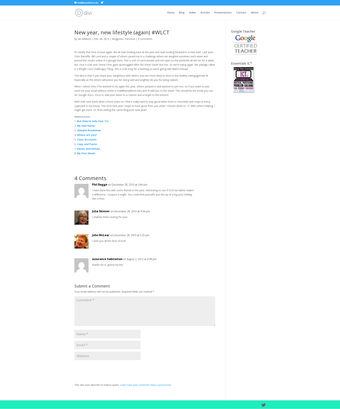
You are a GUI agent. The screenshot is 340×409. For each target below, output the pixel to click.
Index (192, 12)
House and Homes (88, 148)
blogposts (117, 39)
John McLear (100, 235)
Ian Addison (84, 39)
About (255, 12)
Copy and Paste (87, 144)
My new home (86, 125)
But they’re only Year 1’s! (92, 121)
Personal (130, 39)
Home (170, 12)
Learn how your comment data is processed (145, 385)
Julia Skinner (101, 211)
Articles (205, 12)
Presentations (223, 12)
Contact (241, 12)
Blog (182, 12)
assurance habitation (107, 259)
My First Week (86, 153)
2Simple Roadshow (89, 130)
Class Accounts (87, 139)
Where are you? (87, 135)
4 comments (145, 39)
